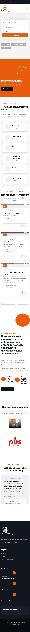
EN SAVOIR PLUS (7, 389)
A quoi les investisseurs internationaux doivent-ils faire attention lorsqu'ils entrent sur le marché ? (14, 485)
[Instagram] (17, 628)
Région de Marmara (11, 285)
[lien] (5, 44)
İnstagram (3, 598)
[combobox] (15, 27)
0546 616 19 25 (9, 251)
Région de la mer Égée (11, 249)
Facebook (3, 587)
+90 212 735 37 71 (10, 221)
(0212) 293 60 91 (10, 287)
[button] (28, 424)
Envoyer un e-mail (5, 576)
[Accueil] (6, 8)
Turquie (8, 218)
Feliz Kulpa (7, 242)
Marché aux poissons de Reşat (13, 273)
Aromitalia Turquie (11, 213)
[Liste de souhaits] (25, 226)
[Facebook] (12, 628)
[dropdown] (27, 8)
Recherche (15, 35)
